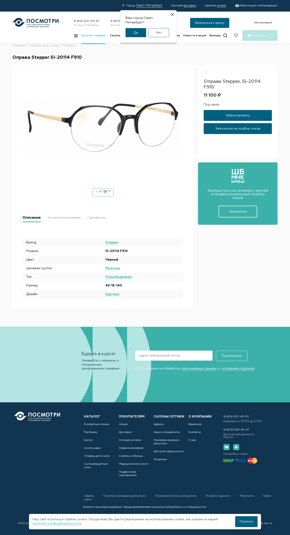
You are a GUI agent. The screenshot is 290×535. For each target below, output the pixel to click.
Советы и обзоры (131, 456)
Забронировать (238, 115)
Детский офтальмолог (169, 451)
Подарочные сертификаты (128, 474)
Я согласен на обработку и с (198, 368)
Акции (123, 424)
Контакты (194, 432)
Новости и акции (194, 35)
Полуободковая (118, 276)
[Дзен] (236, 447)
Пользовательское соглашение (176, 496)
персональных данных (199, 368)
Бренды (215, 35)
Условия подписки (218, 496)
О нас (192, 440)
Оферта (89, 496)
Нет (159, 32)
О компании (200, 416)
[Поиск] (225, 35)
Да (136, 32)
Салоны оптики (169, 416)
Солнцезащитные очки (96, 466)
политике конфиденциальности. (57, 523)
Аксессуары (92, 448)
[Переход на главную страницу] (37, 416)
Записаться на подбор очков (237, 128)
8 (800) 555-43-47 (236, 429)
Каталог (92, 416)
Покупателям (132, 416)
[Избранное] (236, 35)
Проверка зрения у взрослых (167, 442)
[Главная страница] (35, 23)
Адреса (159, 424)
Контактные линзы (96, 424)
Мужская (112, 268)
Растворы (90, 432)
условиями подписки (239, 368)
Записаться (237, 211)
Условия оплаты (130, 440)
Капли (88, 440)
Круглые (112, 294)
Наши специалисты (167, 432)
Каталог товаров (93, 35)
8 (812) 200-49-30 (86, 21)
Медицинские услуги (133, 464)
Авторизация (263, 22)
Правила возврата (131, 448)
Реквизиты (247, 496)
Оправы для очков (97, 456)
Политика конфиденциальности (125, 496)
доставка (190, 5)
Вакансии (195, 424)
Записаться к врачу (210, 22)
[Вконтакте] (226, 447)
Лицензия (160, 459)
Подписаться (232, 355)
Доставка (125, 432)
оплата (221, 5)
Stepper (112, 242)
